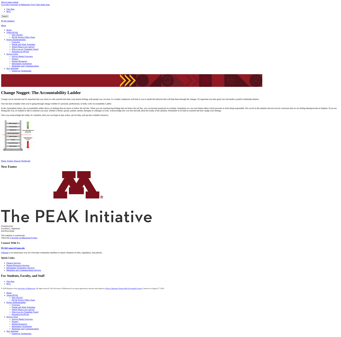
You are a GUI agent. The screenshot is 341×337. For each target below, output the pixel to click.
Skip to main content (9, 2)
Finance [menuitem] (15, 59)
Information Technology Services (20, 268)
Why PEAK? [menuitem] (17, 35)
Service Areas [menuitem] (12, 54)
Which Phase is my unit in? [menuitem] (23, 47)
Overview (16, 305)
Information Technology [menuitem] (22, 63)
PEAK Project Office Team (23, 300)
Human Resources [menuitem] (19, 61)
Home (9, 293)
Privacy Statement (112, 288)
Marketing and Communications (25, 329)
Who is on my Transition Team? (25, 312)
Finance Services (13, 263)
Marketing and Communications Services (23, 270)
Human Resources (19, 324)
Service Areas (12, 317)
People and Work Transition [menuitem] (23, 44)
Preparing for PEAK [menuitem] (20, 51)
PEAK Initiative (8, 21)
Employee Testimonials (21, 333)
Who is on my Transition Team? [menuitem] (25, 49)
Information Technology (22, 326)
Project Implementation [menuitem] (16, 39)
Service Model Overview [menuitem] (22, 56)
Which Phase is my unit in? (23, 309)
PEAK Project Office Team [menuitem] (23, 37)
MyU (8, 11)
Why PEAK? (17, 298)
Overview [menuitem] (16, 42)
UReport (4, 252)
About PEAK (12, 295)
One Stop (10, 9)
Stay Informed (12, 331)
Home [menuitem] (9, 30)
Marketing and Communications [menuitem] (25, 66)
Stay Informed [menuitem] (12, 68)
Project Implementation (16, 302)
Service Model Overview (22, 319)
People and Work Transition (23, 307)
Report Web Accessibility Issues (130, 288)
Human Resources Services (17, 265)
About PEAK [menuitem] (12, 32)
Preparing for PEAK (20, 314)
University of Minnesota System (23, 238)
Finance (15, 321)
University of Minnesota (26, 288)
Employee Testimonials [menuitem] (21, 71)
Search (5, 16)
